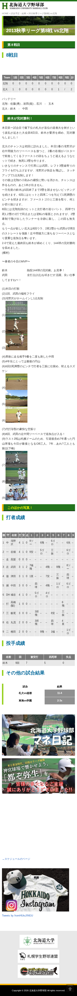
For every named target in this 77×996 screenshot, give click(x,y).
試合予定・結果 (18, 13)
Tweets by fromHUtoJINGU (17, 915)
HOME (5, 13)
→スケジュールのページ (16, 858)
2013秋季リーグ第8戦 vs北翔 (37, 30)
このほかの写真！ (20, 507)
